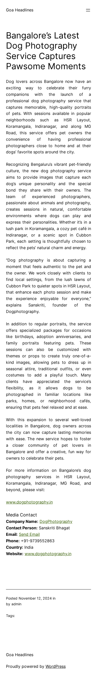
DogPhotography (56, 521)
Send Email (29, 534)
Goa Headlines (19, 9)
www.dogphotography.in (29, 502)
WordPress (56, 666)
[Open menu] (88, 10)
